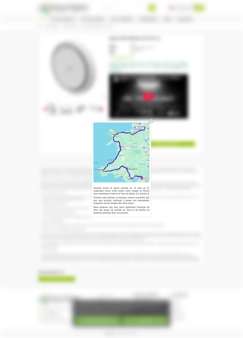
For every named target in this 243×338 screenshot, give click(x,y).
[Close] (151, 121)
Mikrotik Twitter (178, 315)
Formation (176, 307)
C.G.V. (100, 299)
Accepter (145, 320)
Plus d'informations (85, 313)
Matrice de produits (143, 299)
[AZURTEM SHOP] (63, 8)
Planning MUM (178, 319)
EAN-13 (112, 50)
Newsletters (177, 311)
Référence (113, 47)
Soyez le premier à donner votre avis (57, 279)
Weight (112, 53)
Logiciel (175, 299)
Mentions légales (105, 295)
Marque (112, 45)
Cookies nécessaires (98, 320)
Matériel (175, 303)
